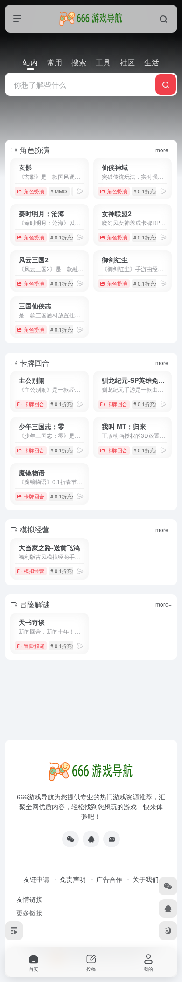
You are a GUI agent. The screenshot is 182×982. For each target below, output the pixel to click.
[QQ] (91, 839)
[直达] (80, 190)
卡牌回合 (34, 404)
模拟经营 (34, 570)
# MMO (58, 191)
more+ (163, 150)
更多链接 (29, 912)
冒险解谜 (34, 645)
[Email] (111, 839)
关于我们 (146, 879)
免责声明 (73, 879)
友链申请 (36, 879)
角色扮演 (34, 191)
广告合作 (109, 879)
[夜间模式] (168, 930)
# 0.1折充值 (146, 191)
